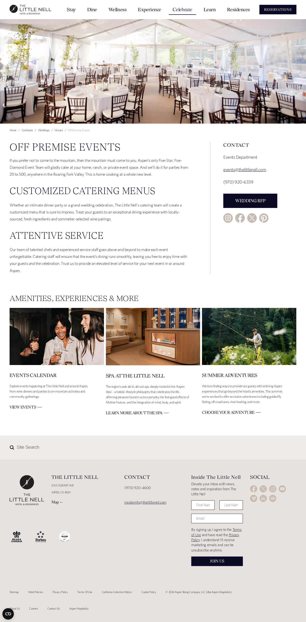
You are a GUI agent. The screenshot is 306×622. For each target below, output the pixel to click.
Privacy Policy (60, 592)
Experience (149, 9)
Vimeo (253, 498)
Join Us (217, 561)
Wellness (117, 9)
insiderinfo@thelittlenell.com (145, 502)
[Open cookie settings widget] (8, 614)
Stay (71, 9)
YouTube (282, 488)
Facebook (240, 218)
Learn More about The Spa (134, 412)
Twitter (252, 218)
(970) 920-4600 (137, 488)
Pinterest (264, 218)
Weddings (43, 130)
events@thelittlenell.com (244, 169)
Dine (92, 9)
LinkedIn (263, 498)
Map (55, 502)
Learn (210, 9)
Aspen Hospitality (78, 608)
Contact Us (53, 608)
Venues (59, 130)
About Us (15, 608)
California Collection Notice (117, 592)
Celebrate (182, 9)
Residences (238, 9)
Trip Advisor (272, 498)
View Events (23, 407)
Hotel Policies (35, 592)
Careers (33, 608)
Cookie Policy (148, 592)
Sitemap (14, 592)
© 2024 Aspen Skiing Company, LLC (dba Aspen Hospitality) (198, 592)
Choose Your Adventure (228, 412)
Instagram (228, 218)
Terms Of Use (84, 592)
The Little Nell (30, 10)
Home (13, 130)
